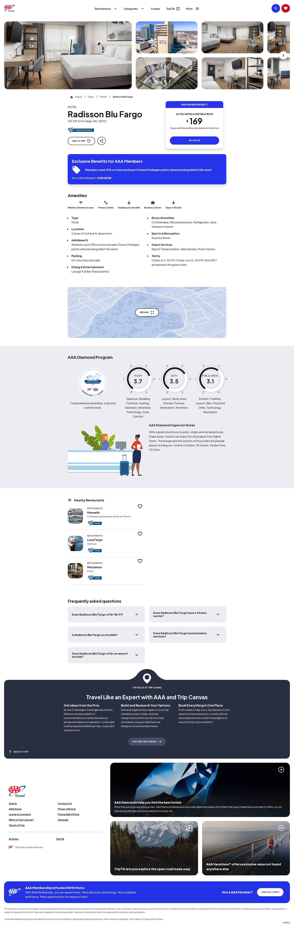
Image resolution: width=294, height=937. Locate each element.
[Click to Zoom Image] (68, 55)
